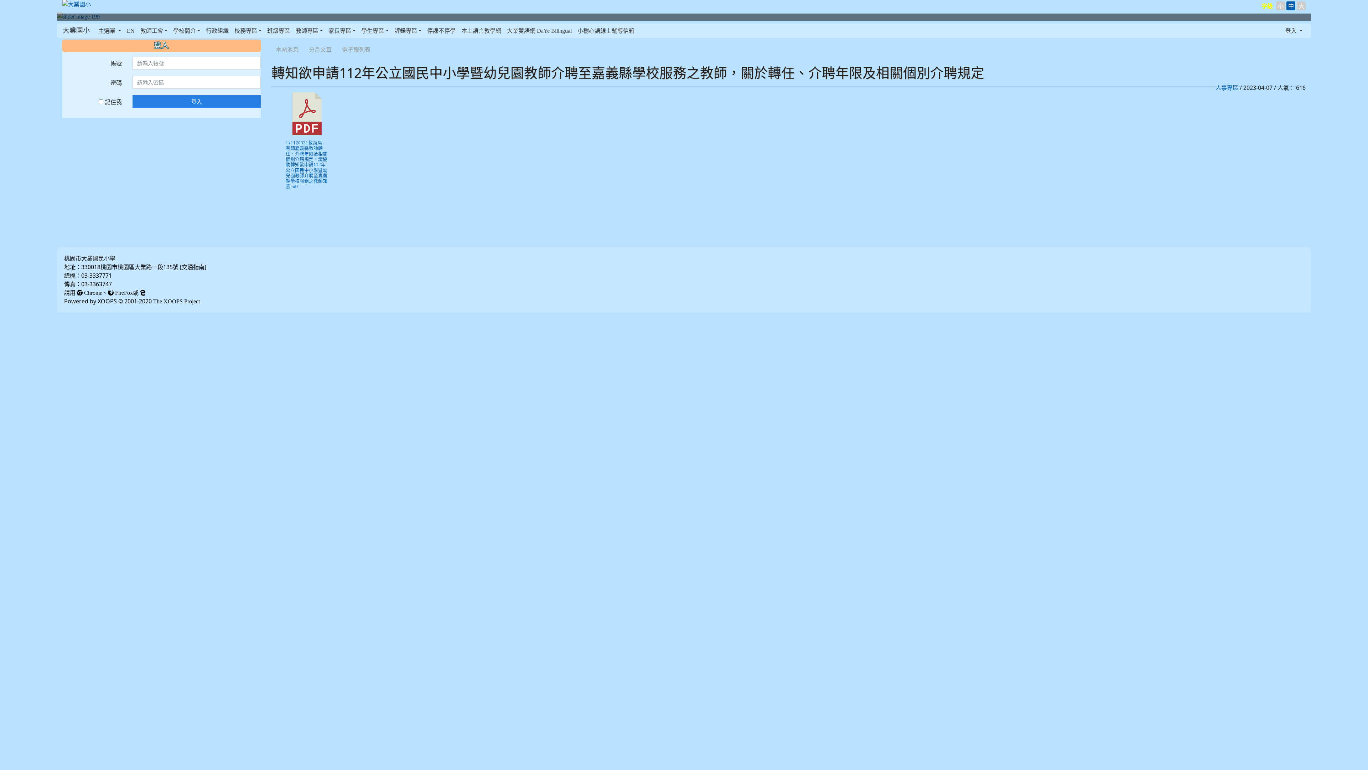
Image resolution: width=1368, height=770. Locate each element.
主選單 (107, 31)
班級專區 (278, 31)
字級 (1267, 6)
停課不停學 (441, 31)
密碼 (116, 83)
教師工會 (151, 31)
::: (273, 40)
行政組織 (217, 31)
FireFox (123, 293)
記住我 (112, 102)
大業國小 (76, 30)
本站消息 (287, 49)
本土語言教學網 (481, 31)
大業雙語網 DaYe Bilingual (539, 31)
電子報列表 (356, 49)
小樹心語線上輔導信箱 (605, 31)
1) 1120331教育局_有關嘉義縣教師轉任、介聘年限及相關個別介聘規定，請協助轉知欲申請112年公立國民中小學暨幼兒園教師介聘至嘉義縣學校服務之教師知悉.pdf (306, 164)
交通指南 (193, 267)
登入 (196, 101)
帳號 (116, 63)
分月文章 (320, 49)
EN (131, 31)
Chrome (92, 293)
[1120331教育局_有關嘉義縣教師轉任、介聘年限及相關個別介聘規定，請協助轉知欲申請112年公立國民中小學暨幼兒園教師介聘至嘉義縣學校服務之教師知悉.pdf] (307, 113)
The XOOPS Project (176, 301)
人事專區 (1227, 88)
